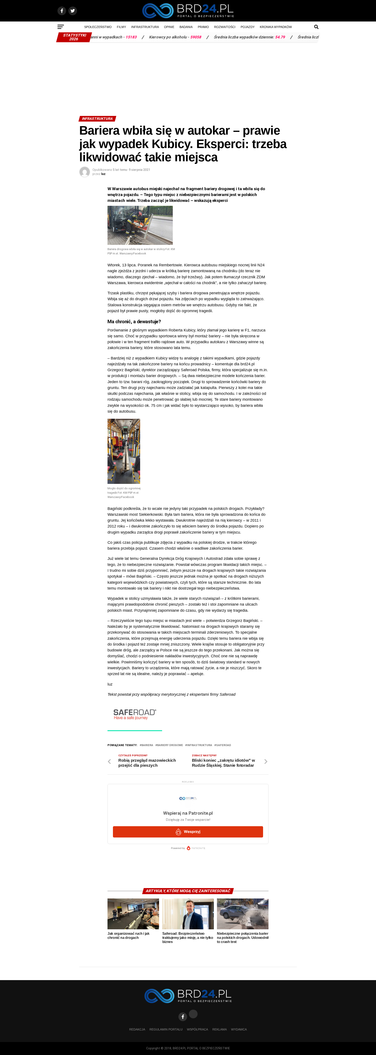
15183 (101, 37)
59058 (165, 37)
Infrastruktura (145, 27)
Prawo (203, 27)
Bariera (147, 745)
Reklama (219, 1029)
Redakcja (137, 1029)
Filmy (121, 27)
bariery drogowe (170, 745)
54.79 (249, 37)
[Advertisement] (188, 76)
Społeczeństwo (98, 27)
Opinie (169, 27)
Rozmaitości (224, 27)
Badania (186, 27)
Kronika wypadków (276, 27)
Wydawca (239, 1029)
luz (103, 174)
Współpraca (197, 1029)
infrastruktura (199, 745)
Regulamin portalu (166, 1029)
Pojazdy (248, 27)
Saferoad (223, 745)
